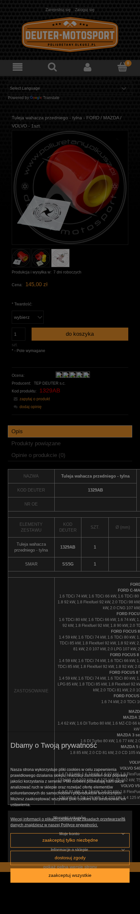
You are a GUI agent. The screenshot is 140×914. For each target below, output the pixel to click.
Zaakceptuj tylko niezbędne (70, 840)
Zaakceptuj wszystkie (70, 875)
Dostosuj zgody (70, 857)
